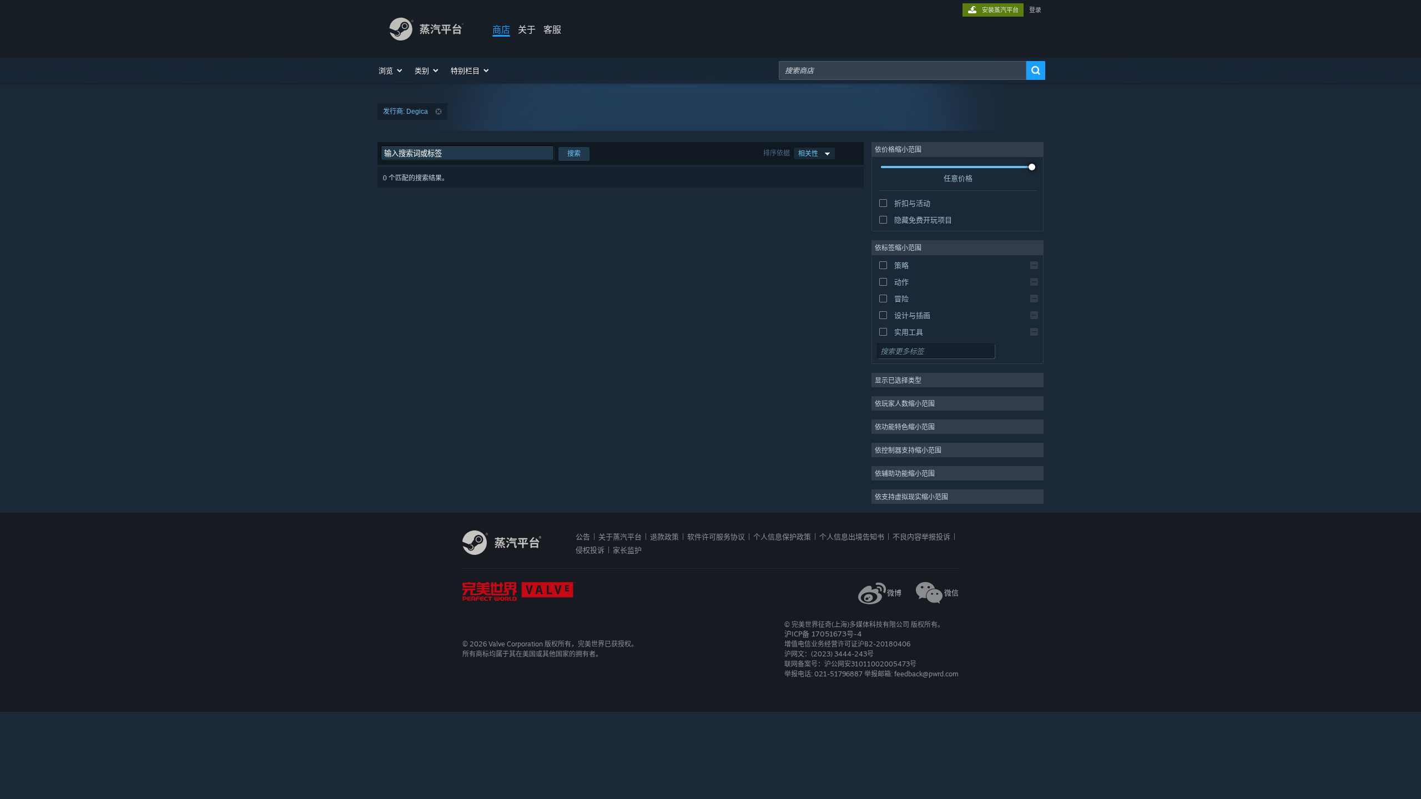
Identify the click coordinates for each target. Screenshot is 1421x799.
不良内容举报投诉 (921, 536)
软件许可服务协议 (716, 536)
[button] (391, 70)
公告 (583, 536)
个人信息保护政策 (782, 536)
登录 (1035, 10)
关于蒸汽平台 (620, 536)
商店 (501, 29)
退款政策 (664, 536)
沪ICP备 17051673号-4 (822, 633)
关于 (527, 29)
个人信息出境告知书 (851, 536)
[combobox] (902, 70)
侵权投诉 (590, 549)
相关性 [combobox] (808, 153)
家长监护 (627, 549)
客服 (552, 29)
